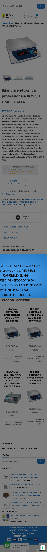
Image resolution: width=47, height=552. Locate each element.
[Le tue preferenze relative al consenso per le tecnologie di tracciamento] (42, 547)
